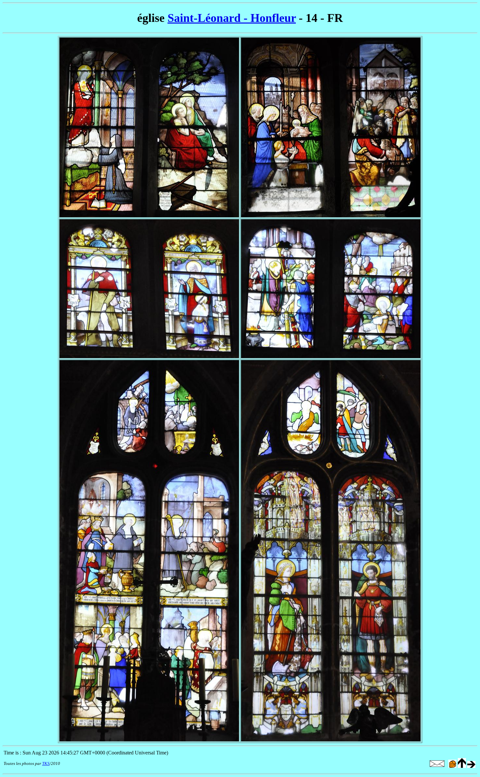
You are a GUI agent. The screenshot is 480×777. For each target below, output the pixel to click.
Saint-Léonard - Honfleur (232, 18)
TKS (46, 763)
